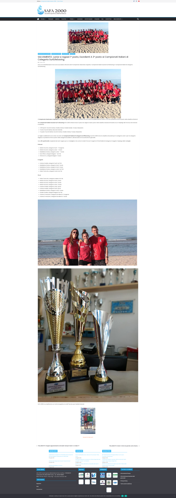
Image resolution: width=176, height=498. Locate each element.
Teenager (50, 19)
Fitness (72, 19)
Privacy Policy (124, 481)
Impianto (38, 483)
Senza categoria (65, 53)
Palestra (63, 19)
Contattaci (108, 19)
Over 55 (57, 19)
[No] (174, 496)
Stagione (97, 19)
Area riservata (117, 19)
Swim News (72, 53)
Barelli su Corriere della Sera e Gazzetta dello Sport (86, 463)
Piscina (43, 19)
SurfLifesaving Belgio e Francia (48, 1)
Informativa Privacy (125, 473)
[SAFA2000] (38, 19)
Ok (122, 495)
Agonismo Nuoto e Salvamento (44, 53)
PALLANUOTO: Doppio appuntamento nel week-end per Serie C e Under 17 (58, 446)
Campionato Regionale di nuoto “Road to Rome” (59, 461)
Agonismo (80, 19)
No (125, 495)
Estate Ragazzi (88, 19)
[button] (45, 19)
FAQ (102, 19)
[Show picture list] (88, 437)
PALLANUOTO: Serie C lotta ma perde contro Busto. (123, 446)
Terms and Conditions (126, 483)
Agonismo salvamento (56, 53)
